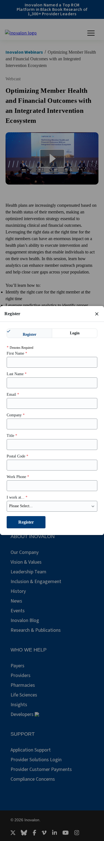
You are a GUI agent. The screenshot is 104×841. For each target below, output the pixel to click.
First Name (17, 353)
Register (29, 334)
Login (75, 333)
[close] (97, 314)
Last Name (17, 374)
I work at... (17, 497)
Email (13, 394)
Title (12, 436)
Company (16, 415)
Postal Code (17, 456)
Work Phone (18, 477)
